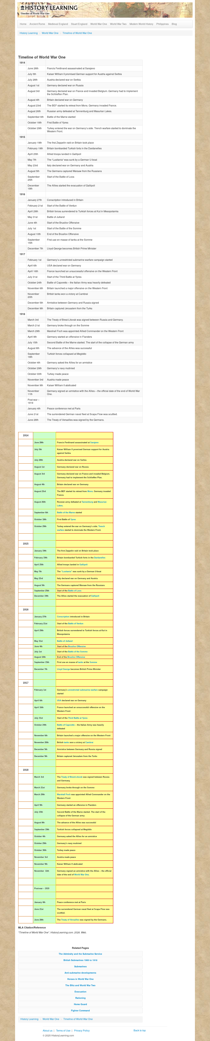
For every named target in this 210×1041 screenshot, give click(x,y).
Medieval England (58, 24)
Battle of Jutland (65, 641)
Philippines (162, 24)
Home (23, 24)
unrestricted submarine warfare (83, 690)
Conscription (63, 616)
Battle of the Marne (66, 512)
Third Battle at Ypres (77, 718)
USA (59, 700)
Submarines (80, 966)
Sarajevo (94, 442)
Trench (101, 526)
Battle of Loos (74, 591)
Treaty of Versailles (70, 920)
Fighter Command (80, 1010)
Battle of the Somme (77, 651)
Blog (174, 24)
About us (47, 1030)
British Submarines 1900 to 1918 (80, 960)
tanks (80, 662)
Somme (93, 662)
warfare (60, 530)
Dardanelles (99, 558)
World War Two (118, 24)
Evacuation (80, 991)
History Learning (29, 33)
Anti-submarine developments (80, 972)
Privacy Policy (82, 1030)
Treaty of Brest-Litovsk (71, 777)
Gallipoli (83, 564)
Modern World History (141, 24)
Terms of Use (63, 1030)
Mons (90, 491)
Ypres (73, 519)
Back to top (140, 1030)
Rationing (80, 997)
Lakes (60, 505)
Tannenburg (87, 502)
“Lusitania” (66, 571)
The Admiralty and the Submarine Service (80, 953)
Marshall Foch (64, 794)
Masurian (102, 502)
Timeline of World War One (77, 33)
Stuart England (79, 24)
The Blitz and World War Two (80, 985)
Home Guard (80, 1004)
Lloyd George (63, 669)
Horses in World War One (80, 978)
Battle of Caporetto (66, 725)
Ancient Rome (37, 24)
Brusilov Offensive (77, 646)
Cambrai (89, 742)
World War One (98, 24)
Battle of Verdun (75, 623)
